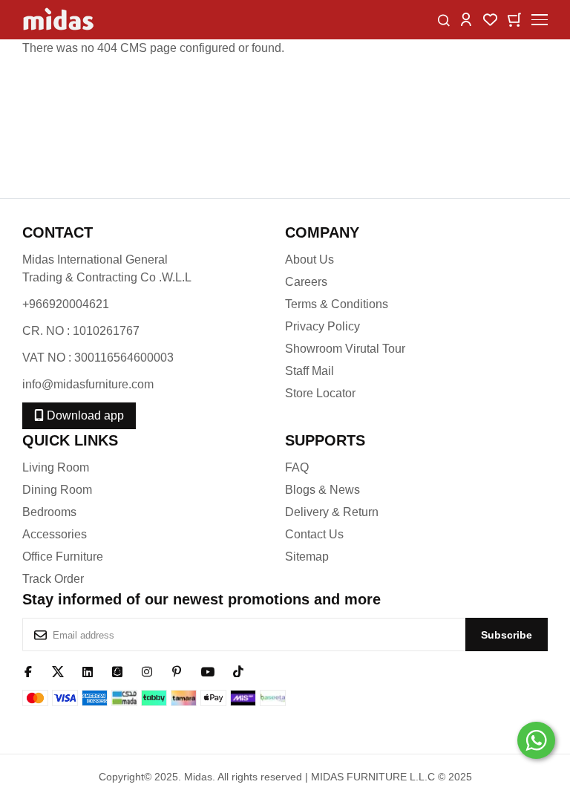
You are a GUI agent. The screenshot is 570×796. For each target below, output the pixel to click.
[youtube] (207, 670)
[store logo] (59, 19)
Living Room (55, 467)
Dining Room (57, 489)
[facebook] (28, 670)
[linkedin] (88, 670)
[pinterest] (177, 670)
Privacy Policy (322, 326)
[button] (466, 19)
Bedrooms (49, 512)
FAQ (297, 467)
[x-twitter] (58, 670)
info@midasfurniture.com (88, 384)
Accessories (54, 534)
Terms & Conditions (336, 304)
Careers (306, 281)
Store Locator (320, 393)
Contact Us (314, 534)
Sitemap (307, 556)
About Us (309, 259)
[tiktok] (238, 670)
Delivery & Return (332, 512)
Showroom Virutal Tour (345, 348)
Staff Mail (309, 371)
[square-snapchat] (117, 670)
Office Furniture (62, 556)
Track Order (53, 578)
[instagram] (147, 670)
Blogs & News (322, 489)
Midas (198, 777)
